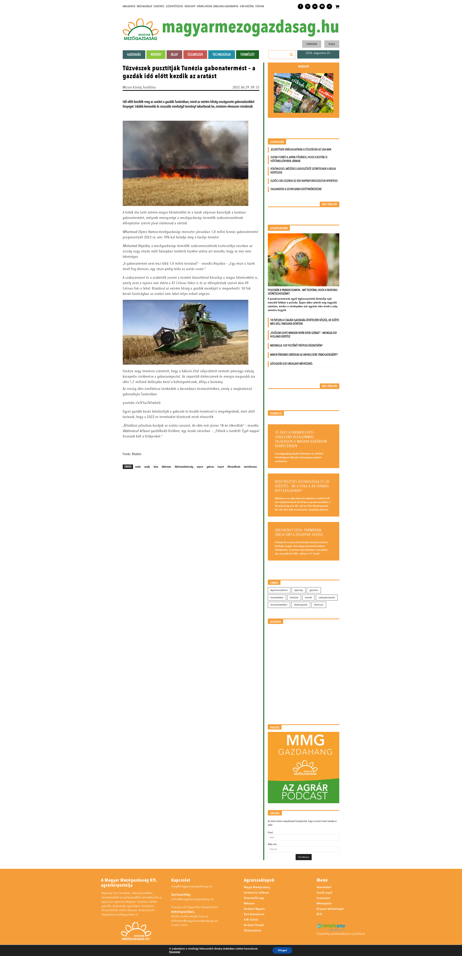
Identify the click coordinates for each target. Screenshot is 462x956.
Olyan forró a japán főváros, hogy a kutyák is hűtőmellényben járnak (299, 159)
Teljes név (272, 844)
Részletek (174, 952)
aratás (138, 466)
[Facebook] (300, 6)
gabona (210, 466)
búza (156, 466)
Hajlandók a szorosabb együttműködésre (296, 189)
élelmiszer (166, 466)
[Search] (291, 54)
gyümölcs (314, 590)
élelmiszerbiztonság (184, 466)
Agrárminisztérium (279, 590)
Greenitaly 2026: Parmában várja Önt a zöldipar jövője (299, 532)
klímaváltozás (234, 466)
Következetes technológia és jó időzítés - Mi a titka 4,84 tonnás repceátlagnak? (302, 486)
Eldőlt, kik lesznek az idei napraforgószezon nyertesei (304, 181)
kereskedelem (277, 597)
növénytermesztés (327, 597)
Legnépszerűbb (279, 228)
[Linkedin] (315, 6)
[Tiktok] (329, 6)
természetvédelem (279, 604)
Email (270, 832)
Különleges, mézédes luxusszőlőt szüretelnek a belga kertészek (303, 170)
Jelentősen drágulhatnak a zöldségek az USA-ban (301, 149)
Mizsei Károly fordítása (139, 87)
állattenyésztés (301, 604)
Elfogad (282, 950)
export (200, 466)
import (220, 466)
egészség (298, 590)
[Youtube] (322, 6)
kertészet (294, 597)
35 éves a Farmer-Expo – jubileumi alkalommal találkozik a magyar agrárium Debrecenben (301, 439)
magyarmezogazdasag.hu (250, 27)
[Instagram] (307, 6)
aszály (147, 466)
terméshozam (250, 466)
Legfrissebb (277, 142)
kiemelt (308, 597)
